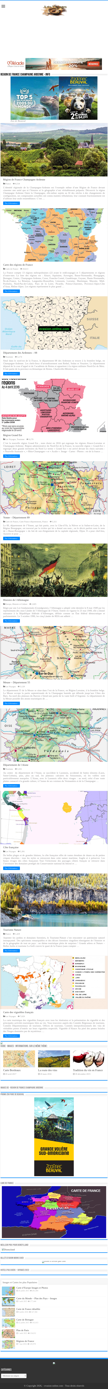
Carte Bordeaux (12, 1070)
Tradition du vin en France (88, 1070)
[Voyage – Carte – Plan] (54, 10)
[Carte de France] (54, 1212)
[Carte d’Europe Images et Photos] (8, 1291)
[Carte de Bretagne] (8, 1322)
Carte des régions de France (18, 264)
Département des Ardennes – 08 (20, 352)
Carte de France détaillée (28, 1309)
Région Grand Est (12, 435)
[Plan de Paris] (8, 1333)
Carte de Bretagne (25, 1319)
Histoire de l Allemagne (16, 599)
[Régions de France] (8, 1344)
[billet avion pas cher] (54, 1261)
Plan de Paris (22, 1330)
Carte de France (11, 269)
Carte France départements (30, 521)
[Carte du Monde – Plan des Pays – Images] (8, 1301)
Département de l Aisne (15, 764)
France (8, 184)
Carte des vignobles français (18, 1012)
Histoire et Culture (19, 604)
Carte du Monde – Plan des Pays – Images (36, 1298)
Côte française (11, 847)
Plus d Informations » (11, 203)
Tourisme (9, 357)
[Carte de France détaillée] (8, 1312)
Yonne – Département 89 (16, 517)
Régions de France (25, 1341)
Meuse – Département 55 (16, 682)
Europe (8, 604)
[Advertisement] (54, 37)
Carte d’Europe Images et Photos (32, 1287)
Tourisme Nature (12, 929)
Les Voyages (10, 439)
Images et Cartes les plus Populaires (20, 1282)
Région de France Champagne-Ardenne (24, 179)
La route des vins (47, 1070)
